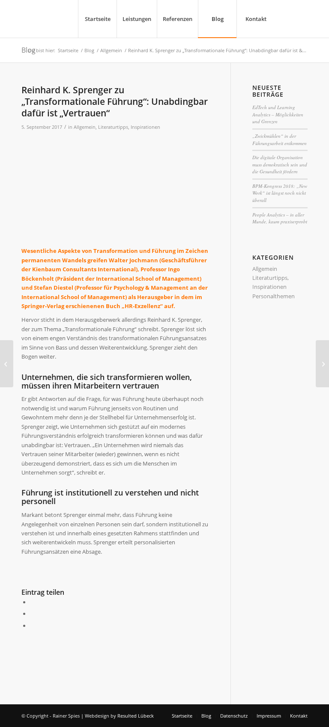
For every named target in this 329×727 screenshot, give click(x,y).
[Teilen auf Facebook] (32, 602)
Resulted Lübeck (135, 715)
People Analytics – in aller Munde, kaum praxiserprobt (279, 218)
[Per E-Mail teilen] (32, 625)
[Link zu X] (288, 18)
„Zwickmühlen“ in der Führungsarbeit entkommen (279, 139)
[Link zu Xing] (301, 18)
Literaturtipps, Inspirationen (129, 127)
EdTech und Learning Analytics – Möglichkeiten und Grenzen (277, 114)
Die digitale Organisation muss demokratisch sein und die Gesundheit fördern (279, 164)
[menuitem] (97, 19)
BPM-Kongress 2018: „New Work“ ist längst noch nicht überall (279, 193)
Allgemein (85, 127)
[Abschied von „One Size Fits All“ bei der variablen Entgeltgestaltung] (6, 363)
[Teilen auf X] (32, 613)
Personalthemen (273, 296)
